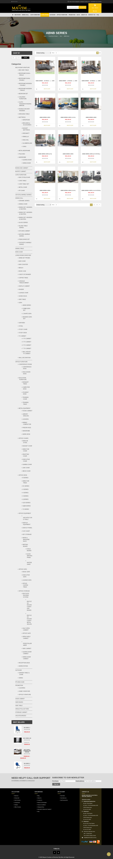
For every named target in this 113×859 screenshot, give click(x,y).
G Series (25, 489)
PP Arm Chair (19, 682)
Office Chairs (23, 438)
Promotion (19, 685)
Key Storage (27, 534)
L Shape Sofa (27, 313)
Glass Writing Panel (29, 555)
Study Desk (23, 332)
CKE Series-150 (27, 738)
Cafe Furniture (20, 174)
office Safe (27, 633)
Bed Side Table (24, 70)
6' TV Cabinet (27, 345)
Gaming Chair (27, 464)
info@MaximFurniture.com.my (90, 837)
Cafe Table (22, 180)
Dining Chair (23, 204)
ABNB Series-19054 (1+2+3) (68, 190)
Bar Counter (23, 264)
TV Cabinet (22, 336)
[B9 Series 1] (18, 729)
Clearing (22, 688)
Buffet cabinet (20, 171)
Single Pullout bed (22, 709)
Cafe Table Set (24, 184)
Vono (24, 146)
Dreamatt (26, 133)
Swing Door (27, 163)
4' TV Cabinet (27, 338)
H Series (25, 492)
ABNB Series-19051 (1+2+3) (68, 117)
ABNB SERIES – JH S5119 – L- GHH (68, 80)
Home (45, 36)
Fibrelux (26, 136)
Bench (21, 267)
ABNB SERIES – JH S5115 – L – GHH (45, 80)
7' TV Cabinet (27, 348)
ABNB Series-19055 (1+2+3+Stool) (91, 190)
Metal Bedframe (24, 150)
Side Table (22, 299)
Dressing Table (24, 114)
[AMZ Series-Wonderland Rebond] (18, 752)
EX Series (26, 486)
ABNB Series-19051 (45, 117)
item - (95, 7)
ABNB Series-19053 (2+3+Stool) (91, 154)
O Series (25, 496)
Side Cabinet (27, 648)
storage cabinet (21, 712)
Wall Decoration (25, 357)
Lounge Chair (23, 292)
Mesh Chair (26, 471)
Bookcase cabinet (21, 168)
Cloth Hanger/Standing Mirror (25, 103)
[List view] (100, 53)
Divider (21, 289)
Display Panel (27, 527)
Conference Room (25, 364)
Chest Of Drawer (25, 274)
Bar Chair (22, 261)
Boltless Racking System (26, 595)
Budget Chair (27, 446)
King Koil (26, 140)
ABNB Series (27, 305)
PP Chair (22, 190)
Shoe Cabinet (20, 698)
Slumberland (27, 143)
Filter (25, 57)
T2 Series (26, 509)
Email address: (80, 781)
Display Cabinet (24, 286)
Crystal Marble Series (23, 194)
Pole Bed (22, 154)
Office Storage (24, 591)
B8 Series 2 (27, 763)
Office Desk (23, 475)
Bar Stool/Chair (24, 177)
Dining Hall (19, 198)
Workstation (23, 666)
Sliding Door (27, 159)
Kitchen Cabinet (24, 231)
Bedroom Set (23, 93)
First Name (55, 781)
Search (82, 7)
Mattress (22, 117)
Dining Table (19, 248)
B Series (25, 477)
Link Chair (26, 467)
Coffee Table (23, 277)
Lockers (26, 419)
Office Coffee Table (25, 585)
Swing (21, 678)
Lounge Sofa (27, 580)
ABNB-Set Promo (24, 258)
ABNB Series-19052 (91, 117)
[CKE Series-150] (18, 740)
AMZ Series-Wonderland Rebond (27, 751)
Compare (36, 125)
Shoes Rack (23, 296)
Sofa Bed (22, 322)
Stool (21, 326)
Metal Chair (23, 187)
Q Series (25, 499)
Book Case (22, 271)
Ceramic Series (24, 200)
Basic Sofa (26, 571)
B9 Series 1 (27, 727)
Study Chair (23, 329)
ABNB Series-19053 (68, 154)
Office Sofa (23, 569)
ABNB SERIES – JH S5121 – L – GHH (91, 80)
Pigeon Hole (27, 427)
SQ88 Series (27, 506)
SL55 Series (26, 502)
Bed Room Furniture (22, 67)
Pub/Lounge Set (24, 239)
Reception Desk (24, 662)
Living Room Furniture (53, 36)
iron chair (19, 252)
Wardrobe (22, 157)
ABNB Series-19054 (45, 190)
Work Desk (26, 434)
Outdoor (18, 670)
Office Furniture (21, 361)
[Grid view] (97, 53)
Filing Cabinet (27, 410)
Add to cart (47, 88)
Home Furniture (24, 691)
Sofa (61, 36)
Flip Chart (26, 531)
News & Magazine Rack (26, 539)
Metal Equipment (24, 408)
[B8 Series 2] (18, 765)
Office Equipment (25, 513)
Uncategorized (20, 715)
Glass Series (23, 222)
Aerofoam (26, 119)
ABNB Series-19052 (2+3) (45, 154)
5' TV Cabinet (27, 341)
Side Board (19, 702)
